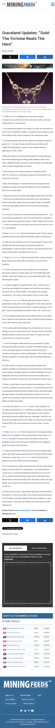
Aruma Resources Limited (16, 666)
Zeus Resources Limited (15, 654)
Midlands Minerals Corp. (15, 628)
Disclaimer (10, 699)
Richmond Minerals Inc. (15, 662)
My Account (10, 704)
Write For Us (28, 704)
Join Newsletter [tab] (15, 548)
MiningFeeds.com (23, 719)
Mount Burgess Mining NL (16, 637)
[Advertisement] (27, 15)
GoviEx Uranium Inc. (13, 633)
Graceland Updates (24, 510)
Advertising (25, 695)
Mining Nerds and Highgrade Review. (34, 723)
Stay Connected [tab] (39, 548)
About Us (9, 695)
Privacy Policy (28, 699)
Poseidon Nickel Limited (15, 658)
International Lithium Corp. (16, 649)
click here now (14, 233)
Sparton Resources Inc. (15, 641)
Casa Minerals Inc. (13, 645)
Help (39, 695)
